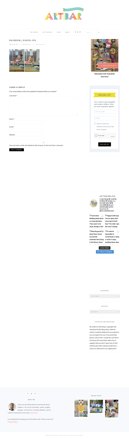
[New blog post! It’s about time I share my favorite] (96, 237)
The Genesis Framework (75, 435)
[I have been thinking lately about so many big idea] (96, 221)
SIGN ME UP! (104, 144)
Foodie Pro (62, 435)
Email (11, 127)
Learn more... (34, 413)
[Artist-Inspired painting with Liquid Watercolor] (111, 417)
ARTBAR (64, 13)
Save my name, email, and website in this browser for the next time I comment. (36, 145)
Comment (13, 96)
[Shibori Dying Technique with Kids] (96, 412)
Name (12, 119)
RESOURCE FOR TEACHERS (105, 74)
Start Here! (104, 77)
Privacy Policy (12, 422)
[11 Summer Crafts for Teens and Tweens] (81, 416)
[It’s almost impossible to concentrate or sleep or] (112, 237)
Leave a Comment (40, 44)
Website (12, 135)
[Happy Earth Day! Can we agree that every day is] (112, 221)
